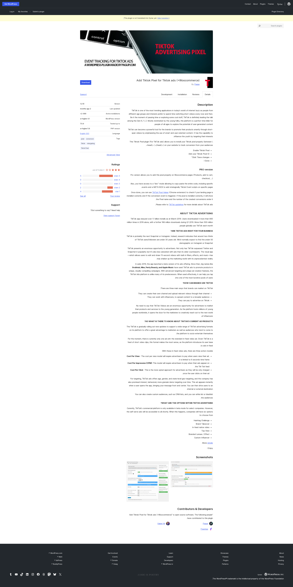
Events (115, 557)
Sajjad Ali (161, 523)
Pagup (197, 84)
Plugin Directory (278, 12)
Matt (59, 557)
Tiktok (83, 143)
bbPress (58, 560)
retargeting (91, 143)
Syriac (260, 575)
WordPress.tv (167, 564)
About (281, 553)
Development (166, 94)
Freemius (204, 529)
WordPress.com (55, 553)
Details (207, 94)
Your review (115, 196)
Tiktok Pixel (85, 148)
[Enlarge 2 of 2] (166, 464)
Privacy (281, 564)
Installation (182, 94)
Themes (225, 557)
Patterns (225, 564)
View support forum (111, 215)
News (282, 557)
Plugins (225, 560)
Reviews (195, 94)
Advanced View (113, 155)
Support (83, 94)
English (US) (84, 133)
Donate (114, 560)
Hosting (281, 560)
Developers (168, 560)
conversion (90, 139)
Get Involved (113, 553)
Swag (114, 564)
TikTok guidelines (176, 204)
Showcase (224, 553)
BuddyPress (56, 564)
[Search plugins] (259, 26)
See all (83, 196)
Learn (171, 553)
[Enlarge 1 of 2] (210, 464)
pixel (82, 139)
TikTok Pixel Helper (160, 192)
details (210, 443)
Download (86, 82)
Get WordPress (10, 4)
